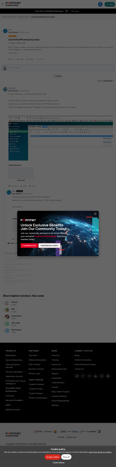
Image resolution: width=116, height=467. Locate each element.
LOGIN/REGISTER (29, 245)
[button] (58, 462)
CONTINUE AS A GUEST (49, 245)
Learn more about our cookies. (100, 452)
